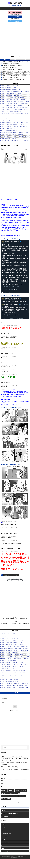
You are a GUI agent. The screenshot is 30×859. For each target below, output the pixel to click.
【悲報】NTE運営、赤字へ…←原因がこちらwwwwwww (12, 134)
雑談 (3, 149)
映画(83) (3, 798)
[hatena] (13, 579)
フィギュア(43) (15, 796)
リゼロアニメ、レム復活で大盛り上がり (10, 77)
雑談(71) (8, 798)
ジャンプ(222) (17, 793)
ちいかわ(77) (11, 790)
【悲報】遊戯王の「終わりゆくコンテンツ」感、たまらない (14, 73)
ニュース (3, 778)
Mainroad (23, 856)
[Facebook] (17, 579)
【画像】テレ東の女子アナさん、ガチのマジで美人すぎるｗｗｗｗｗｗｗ (15, 674)
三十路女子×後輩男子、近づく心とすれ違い (9, 633)
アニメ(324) (3, 793)
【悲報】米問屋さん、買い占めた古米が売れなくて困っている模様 (14, 126)
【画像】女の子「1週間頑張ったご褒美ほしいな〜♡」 (12, 118)
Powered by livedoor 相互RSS (4, 141)
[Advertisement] (15, 39)
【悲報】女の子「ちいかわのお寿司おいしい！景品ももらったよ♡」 (14, 97)
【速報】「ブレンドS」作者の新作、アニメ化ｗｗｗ (13, 756)
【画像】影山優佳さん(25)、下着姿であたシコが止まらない (12, 115)
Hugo (19, 856)
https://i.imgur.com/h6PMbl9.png (10, 239)
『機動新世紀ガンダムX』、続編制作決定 (10, 63)
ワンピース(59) (23, 796)
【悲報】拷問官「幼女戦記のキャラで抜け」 (10, 679)
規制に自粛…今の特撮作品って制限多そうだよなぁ (11, 89)
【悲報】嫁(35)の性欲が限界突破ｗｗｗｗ (9, 660)
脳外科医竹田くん (8, 575)
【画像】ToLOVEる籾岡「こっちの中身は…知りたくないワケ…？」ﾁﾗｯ (16, 61)
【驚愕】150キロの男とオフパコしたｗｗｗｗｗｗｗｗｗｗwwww (14, 120)
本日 (5, 59)
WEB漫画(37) (4, 790)
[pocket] (21, 579)
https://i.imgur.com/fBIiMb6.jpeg (10, 464)
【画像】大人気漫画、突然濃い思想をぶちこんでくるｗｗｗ (14, 75)
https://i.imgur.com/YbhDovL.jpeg (11, 408)
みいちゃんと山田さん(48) (20, 790)
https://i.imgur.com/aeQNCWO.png (11, 296)
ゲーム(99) (10, 793)
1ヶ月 (25, 59)
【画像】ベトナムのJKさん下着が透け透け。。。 (10, 652)
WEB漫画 (16, 575)
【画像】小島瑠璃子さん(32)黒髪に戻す (9, 138)
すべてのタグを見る (15, 802)
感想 (2, 780)
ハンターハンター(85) (5, 796)
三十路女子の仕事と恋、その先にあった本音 (10, 85)
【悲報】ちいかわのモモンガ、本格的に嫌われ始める (12, 69)
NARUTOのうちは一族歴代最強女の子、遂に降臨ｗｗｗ (13, 65)
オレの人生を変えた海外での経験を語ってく (10, 130)
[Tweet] (8, 579)
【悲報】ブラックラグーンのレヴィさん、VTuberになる (12, 93)
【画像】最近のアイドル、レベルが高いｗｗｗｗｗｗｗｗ (12, 668)
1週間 (15, 59)
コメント (25, 149)
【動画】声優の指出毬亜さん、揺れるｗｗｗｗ (10, 87)
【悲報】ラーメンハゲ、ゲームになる (9, 67)
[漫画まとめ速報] (15, 3)
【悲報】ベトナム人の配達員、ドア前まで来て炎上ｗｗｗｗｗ (13, 111)
